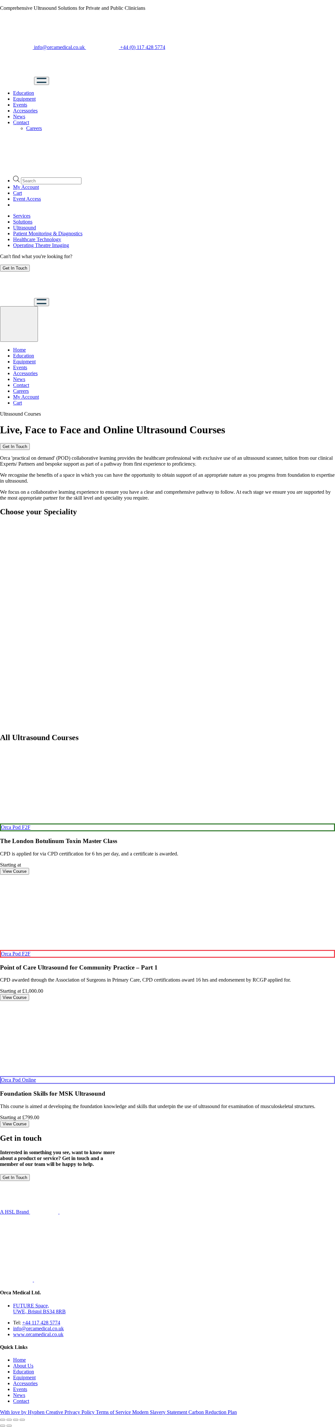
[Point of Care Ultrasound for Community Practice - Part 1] (167, 912)
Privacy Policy (80, 1412)
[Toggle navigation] (41, 81)
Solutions (22, 221)
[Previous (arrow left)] (2, 1426)
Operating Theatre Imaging (41, 245)
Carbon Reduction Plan (212, 1412)
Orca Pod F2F (15, 827)
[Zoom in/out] (22, 1420)
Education (23, 93)
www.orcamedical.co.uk (38, 1334)
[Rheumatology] (16, 689)
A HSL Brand (15, 1212)
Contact (21, 122)
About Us (23, 1366)
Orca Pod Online (18, 1080)
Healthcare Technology (37, 239)
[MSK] (16, 553)
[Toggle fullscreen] (15, 1420)
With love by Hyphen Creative (32, 1412)
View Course (14, 871)
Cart (17, 193)
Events (20, 105)
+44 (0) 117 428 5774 (142, 47)
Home (19, 350)
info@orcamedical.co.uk (59, 47)
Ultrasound (24, 227)
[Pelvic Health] (16, 587)
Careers (34, 128)
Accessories (25, 110)
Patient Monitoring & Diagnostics (47, 233)
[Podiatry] (16, 621)
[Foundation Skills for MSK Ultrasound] (167, 1038)
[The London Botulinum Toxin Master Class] (167, 785)
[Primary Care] (16, 655)
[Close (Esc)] (2, 1420)
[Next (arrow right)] (9, 1426)
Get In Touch (15, 268)
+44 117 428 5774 (41, 1322)
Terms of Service (114, 1412)
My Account (26, 187)
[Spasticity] (16, 723)
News (19, 116)
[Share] (9, 1420)
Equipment (24, 99)
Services (21, 216)
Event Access (27, 199)
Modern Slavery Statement (160, 1412)
